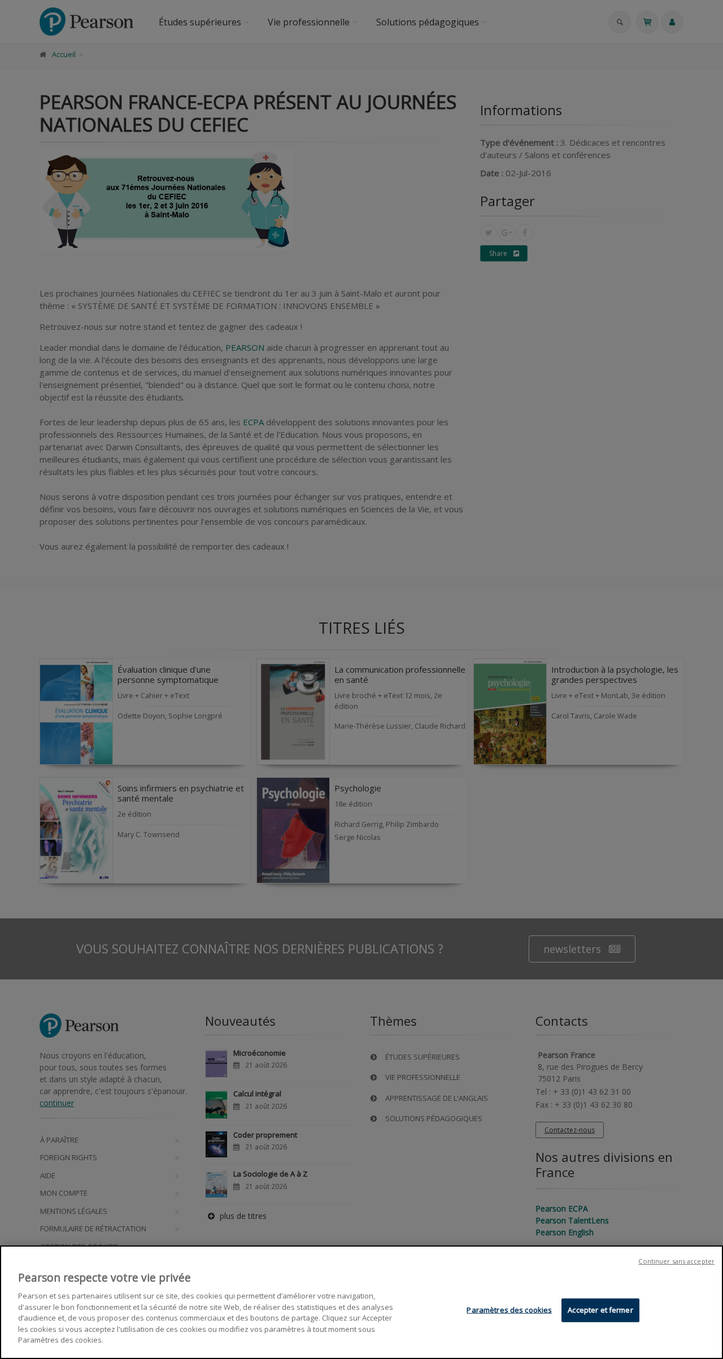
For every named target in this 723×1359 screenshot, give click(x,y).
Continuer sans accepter (676, 1261)
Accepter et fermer (600, 1310)
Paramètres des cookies (509, 1310)
